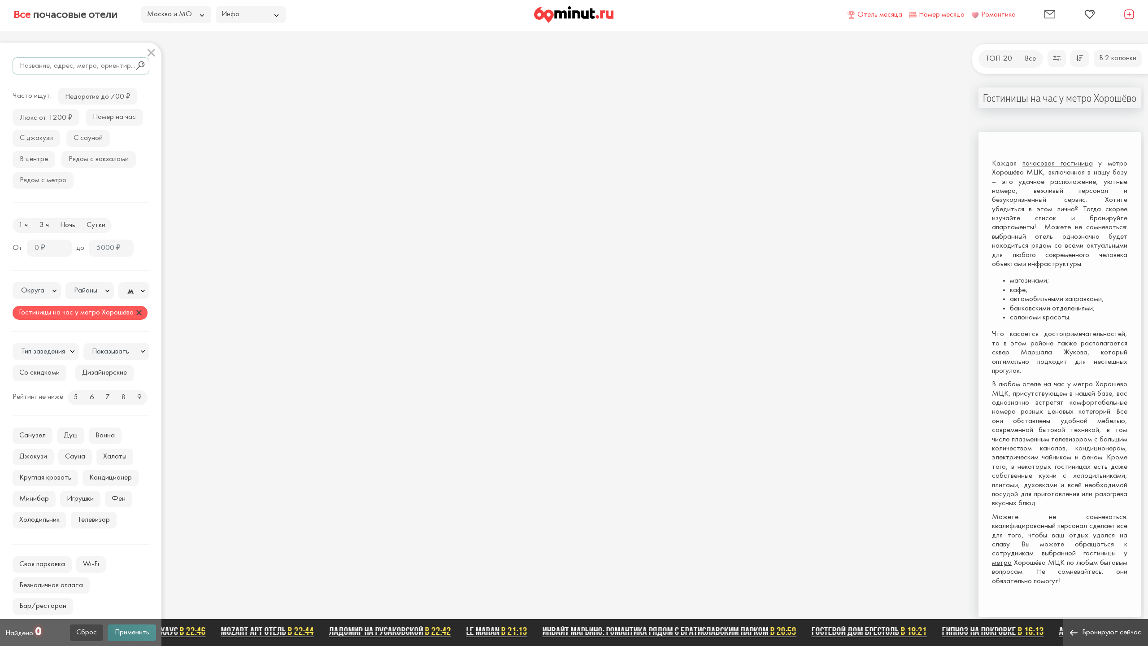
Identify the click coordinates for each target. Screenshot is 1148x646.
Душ (71, 435)
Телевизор (94, 520)
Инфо (230, 14)
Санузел (32, 435)
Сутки (96, 225)
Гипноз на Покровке (984, 631)
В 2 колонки (1117, 58)
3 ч (44, 225)
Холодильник (39, 520)
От (17, 248)
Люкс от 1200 (46, 117)
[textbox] (37, 291)
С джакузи (36, 138)
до (80, 248)
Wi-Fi (91, 564)
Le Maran (487, 631)
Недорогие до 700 (97, 95)
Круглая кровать (45, 477)
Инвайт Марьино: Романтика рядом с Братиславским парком (660, 631)
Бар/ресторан (42, 606)
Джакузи (33, 456)
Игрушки (80, 498)
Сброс (86, 632)
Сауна (75, 456)
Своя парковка (42, 564)
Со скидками (39, 372)
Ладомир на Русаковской (381, 631)
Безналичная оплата (51, 585)
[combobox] (37, 290)
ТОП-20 (999, 58)
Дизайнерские (104, 372)
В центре (34, 159)
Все (1030, 58)
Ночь (67, 225)
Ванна (105, 435)
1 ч (23, 225)
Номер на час (114, 117)
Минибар (34, 498)
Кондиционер (110, 477)
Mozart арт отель (258, 631)
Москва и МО (169, 14)
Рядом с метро (43, 180)
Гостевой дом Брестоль (860, 631)
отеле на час (1043, 384)
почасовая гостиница (1057, 163)
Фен (119, 498)
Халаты (114, 456)
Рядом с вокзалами (99, 159)
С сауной (88, 138)
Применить (132, 632)
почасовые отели (65, 14)
